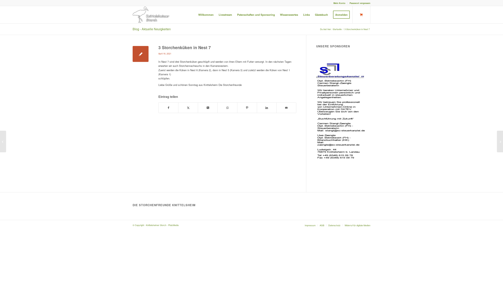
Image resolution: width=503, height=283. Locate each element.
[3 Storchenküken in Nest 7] (141, 54)
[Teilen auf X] (188, 108)
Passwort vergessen (360, 3)
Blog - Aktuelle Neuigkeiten (152, 29)
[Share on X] (208, 108)
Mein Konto (339, 3)
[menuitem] (339, 3)
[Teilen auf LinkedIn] (266, 108)
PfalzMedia (173, 225)
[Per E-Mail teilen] (286, 108)
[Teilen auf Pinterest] (247, 108)
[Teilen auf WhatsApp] (227, 108)
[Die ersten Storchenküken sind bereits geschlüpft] (3, 141)
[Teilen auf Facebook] (168, 108)
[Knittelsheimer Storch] (151, 14)
